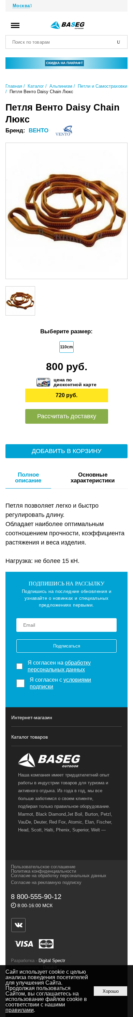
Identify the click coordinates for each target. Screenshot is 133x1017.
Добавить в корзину (66, 451)
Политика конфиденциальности (43, 871)
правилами (19, 1010)
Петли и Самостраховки (102, 86)
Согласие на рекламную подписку (46, 882)
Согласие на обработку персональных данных (58, 875)
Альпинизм (60, 86)
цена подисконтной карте (75, 382)
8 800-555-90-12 (36, 896)
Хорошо (111, 991)
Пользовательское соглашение (43, 867)
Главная (13, 86)
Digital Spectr (52, 960)
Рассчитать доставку (66, 416)
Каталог (36, 86)
